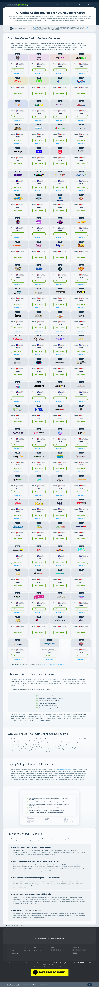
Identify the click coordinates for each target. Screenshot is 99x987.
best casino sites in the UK (80, 741)
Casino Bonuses (80, 4)
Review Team (22, 28)
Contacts (14, 950)
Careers (62, 966)
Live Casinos (89, 4)
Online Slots (42, 933)
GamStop (54, 964)
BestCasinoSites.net (17, 5)
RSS (61, 950)
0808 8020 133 (80, 962)
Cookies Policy (43, 984)
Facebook (52, 950)
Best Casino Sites (59, 4)
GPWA (75, 953)
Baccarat (67, 933)
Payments (69, 4)
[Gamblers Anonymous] (68, 820)
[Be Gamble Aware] (49, 820)
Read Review (18, 70)
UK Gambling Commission (65, 769)
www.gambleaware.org (84, 950)
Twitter (54, 950)
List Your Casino (39, 950)
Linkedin (58, 950)
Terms (13, 947)
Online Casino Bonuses (40, 938)
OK (90, 984)
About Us (37, 947)
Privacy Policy (34, 984)
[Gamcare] (31, 820)
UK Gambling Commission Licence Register (52, 664)
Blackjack (55, 933)
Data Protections (16, 953)
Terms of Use (26, 984)
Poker (61, 933)
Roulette (49, 933)
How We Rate (27, 950)
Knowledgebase (60, 938)
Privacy (25, 947)
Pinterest (56, 950)
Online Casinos (33, 933)
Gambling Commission (78, 950)
